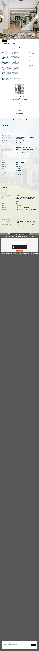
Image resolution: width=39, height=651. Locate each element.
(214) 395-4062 (19, 103)
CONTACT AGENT (19, 113)
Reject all (21, 645)
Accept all (33, 645)
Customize (27, 645)
